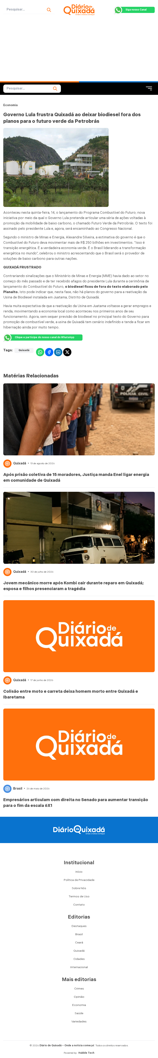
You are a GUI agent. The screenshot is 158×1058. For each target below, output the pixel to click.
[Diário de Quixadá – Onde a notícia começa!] (79, 9)
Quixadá (24, 350)
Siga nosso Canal (135, 9)
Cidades (79, 959)
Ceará (79, 942)
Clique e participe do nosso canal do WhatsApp (44, 337)
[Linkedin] (58, 352)
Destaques (79, 926)
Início (79, 872)
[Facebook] (49, 352)
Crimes (79, 988)
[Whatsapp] (40, 352)
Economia (10, 105)
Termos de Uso (79, 896)
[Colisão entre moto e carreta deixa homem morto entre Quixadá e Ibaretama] (79, 636)
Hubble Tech (86, 1053)
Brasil (17, 789)
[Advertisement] (79, 50)
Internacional (79, 967)
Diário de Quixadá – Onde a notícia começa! (67, 1045)
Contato (79, 904)
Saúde (79, 1013)
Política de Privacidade (79, 880)
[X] (67, 352)
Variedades (79, 1021)
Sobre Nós (79, 888)
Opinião (79, 997)
